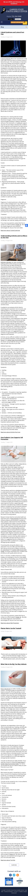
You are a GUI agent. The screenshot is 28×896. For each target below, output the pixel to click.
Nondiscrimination (8, 891)
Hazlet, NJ (18, 224)
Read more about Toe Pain (8, 860)
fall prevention (15, 518)
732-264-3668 (16, 16)
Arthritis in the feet (6, 262)
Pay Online (25, 23)
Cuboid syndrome (5, 59)
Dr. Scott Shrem (12, 145)
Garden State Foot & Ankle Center (16, 340)
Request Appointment (17, 22)
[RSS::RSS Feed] (26, 27)
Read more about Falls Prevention (10, 623)
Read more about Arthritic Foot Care (10, 432)
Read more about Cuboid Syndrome (10, 230)
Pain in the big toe (6, 689)
